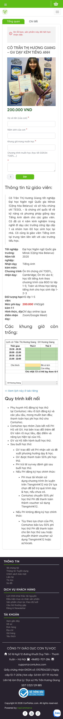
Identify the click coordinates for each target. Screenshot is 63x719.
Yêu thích (11, 636)
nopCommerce (24, 708)
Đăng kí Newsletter (16, 608)
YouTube (31, 713)
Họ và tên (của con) (17, 118)
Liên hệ (10, 577)
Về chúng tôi (12, 568)
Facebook (25, 713)
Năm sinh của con (16, 130)
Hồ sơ (9, 624)
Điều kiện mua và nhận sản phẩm (22, 599)
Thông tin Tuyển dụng (17, 571)
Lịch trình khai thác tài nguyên (21, 596)
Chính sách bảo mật (16, 574)
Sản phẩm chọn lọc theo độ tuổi (22, 602)
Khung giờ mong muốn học (20, 141)
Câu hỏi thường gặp (16, 605)
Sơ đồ (9, 583)
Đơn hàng (11, 627)
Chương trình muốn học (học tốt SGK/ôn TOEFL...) (27, 154)
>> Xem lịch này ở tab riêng (21, 390)
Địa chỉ (9, 630)
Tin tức (9, 580)
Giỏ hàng (10, 633)
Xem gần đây (13, 621)
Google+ (37, 713)
